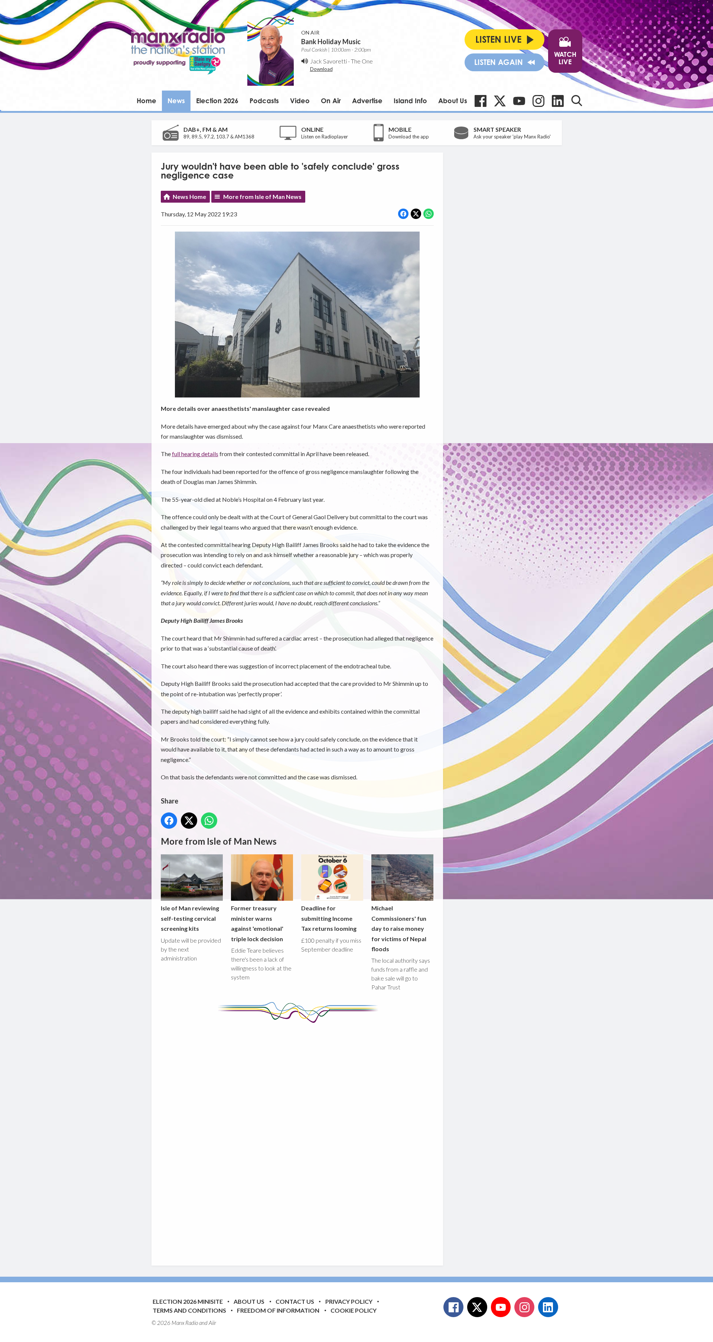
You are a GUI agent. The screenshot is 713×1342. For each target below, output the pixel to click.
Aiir (212, 1322)
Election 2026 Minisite (188, 1301)
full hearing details (195, 453)
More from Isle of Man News (262, 196)
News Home (189, 196)
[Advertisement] (300, 1138)
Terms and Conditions (189, 1310)
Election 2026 (217, 100)
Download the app (408, 137)
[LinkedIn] (558, 101)
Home (146, 100)
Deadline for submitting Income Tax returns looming (328, 918)
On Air (331, 100)
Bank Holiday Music (331, 41)
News (176, 100)
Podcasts (264, 100)
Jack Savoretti (328, 61)
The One (362, 61)
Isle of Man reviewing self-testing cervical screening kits (190, 918)
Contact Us (295, 1301)
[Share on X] (416, 214)
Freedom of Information (278, 1310)
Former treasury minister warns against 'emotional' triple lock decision (257, 923)
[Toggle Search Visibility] (576, 100)
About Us (452, 100)
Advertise (367, 100)
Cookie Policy (354, 1310)
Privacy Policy (348, 1301)
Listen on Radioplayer (324, 137)
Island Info (410, 100)
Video (300, 100)
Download (321, 69)
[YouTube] (519, 101)
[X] (500, 101)
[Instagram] (538, 101)
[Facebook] (480, 101)
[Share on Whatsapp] (428, 214)
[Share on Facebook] (403, 214)
